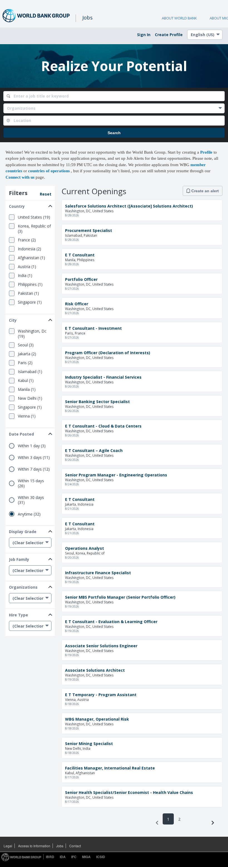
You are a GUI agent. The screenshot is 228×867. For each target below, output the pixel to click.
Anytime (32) (29, 514)
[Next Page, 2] (212, 822)
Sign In (143, 34)
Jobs (59, 845)
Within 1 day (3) (32, 445)
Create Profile (169, 34)
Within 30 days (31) (31, 500)
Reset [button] (45, 194)
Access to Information (34, 845)
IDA (63, 856)
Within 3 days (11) (34, 457)
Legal (8, 845)
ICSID (100, 856)
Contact (75, 845)
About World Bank (179, 18)
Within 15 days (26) (31, 483)
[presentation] (157, 822)
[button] (30, 205)
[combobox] (114, 96)
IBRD (50, 856)
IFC (73, 856)
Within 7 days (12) (34, 469)
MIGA (86, 856)
